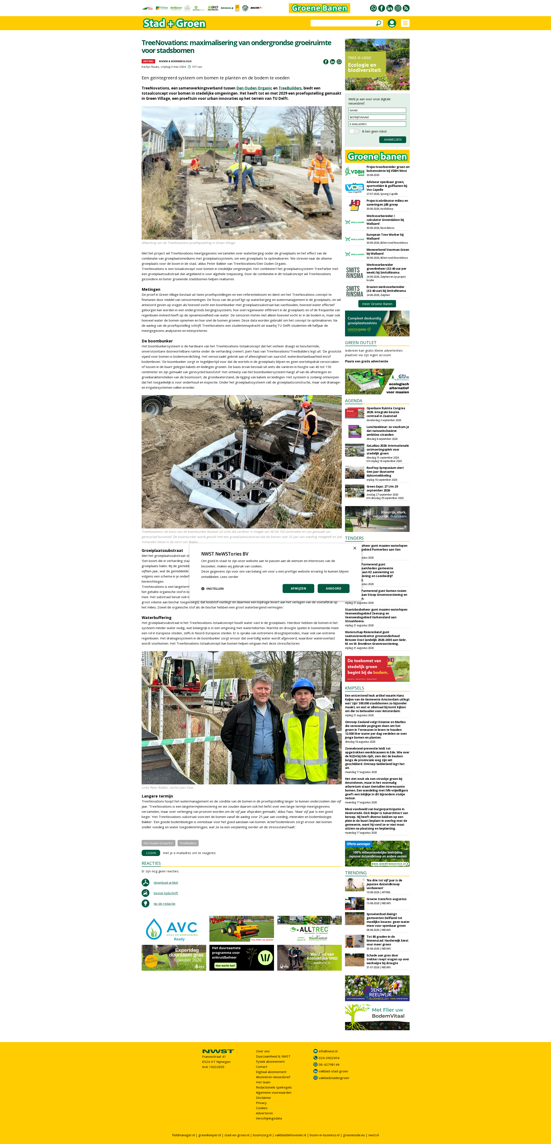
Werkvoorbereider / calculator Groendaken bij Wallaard (385, 220)
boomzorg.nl (262, 1135)
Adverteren (264, 1113)
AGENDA (353, 400)
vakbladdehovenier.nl (290, 1135)
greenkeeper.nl (209, 1135)
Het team (263, 1082)
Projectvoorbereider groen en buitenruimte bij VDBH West (388, 169)
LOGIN (151, 853)
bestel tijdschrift (166, 893)
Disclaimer (263, 1097)
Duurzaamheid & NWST (273, 1056)
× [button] (354, 548)
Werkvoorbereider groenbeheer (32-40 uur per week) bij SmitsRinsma (386, 268)
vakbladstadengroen (334, 1078)
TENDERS (354, 538)
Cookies (262, 1108)
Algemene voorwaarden (273, 1092)
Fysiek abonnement (270, 1061)
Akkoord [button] (333, 588)
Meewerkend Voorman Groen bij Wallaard (388, 252)
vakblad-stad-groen (333, 1071)
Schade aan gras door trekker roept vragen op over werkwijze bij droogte (388, 959)
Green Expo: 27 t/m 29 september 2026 (382, 488)
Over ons (263, 1051)
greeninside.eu (354, 1135)
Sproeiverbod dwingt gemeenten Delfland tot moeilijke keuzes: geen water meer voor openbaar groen (388, 920)
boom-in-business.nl (324, 1135)
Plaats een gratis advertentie (366, 361)
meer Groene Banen (377, 304)
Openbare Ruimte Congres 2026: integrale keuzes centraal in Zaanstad (386, 412)
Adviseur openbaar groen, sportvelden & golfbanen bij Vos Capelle (387, 186)
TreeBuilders (290, 88)
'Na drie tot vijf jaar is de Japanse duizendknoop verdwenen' (384, 884)
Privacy (261, 1103)
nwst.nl (373, 1135)
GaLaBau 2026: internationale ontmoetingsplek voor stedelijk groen (388, 449)
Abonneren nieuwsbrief (273, 1077)
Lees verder (229, 576)
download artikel (166, 882)
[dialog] (275, 572)
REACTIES (151, 863)
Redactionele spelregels (274, 1087)
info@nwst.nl (328, 1051)
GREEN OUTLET (361, 342)
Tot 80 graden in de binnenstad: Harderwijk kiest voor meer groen (388, 940)
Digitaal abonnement (271, 1072)
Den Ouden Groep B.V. (158, 843)
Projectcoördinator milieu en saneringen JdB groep (387, 202)
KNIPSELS (354, 688)
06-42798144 (329, 1064)
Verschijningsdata (269, 1118)
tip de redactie (164, 903)
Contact (261, 1066)
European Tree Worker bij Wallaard (385, 236)
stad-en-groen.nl (236, 1135)
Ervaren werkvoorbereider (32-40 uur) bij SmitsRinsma (386, 289)
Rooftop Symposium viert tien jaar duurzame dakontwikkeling (385, 471)
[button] (212, 588)
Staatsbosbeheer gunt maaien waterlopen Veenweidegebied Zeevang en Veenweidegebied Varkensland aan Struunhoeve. (376, 615)
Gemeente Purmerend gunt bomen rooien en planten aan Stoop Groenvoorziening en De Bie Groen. (376, 594)
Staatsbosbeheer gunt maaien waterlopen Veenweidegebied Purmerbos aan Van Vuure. (376, 549)
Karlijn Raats (150, 67)
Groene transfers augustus (387, 899)
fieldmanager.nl (183, 1135)
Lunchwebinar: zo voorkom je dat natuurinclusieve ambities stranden (388, 431)
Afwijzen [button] (298, 588)
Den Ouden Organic (254, 88)
